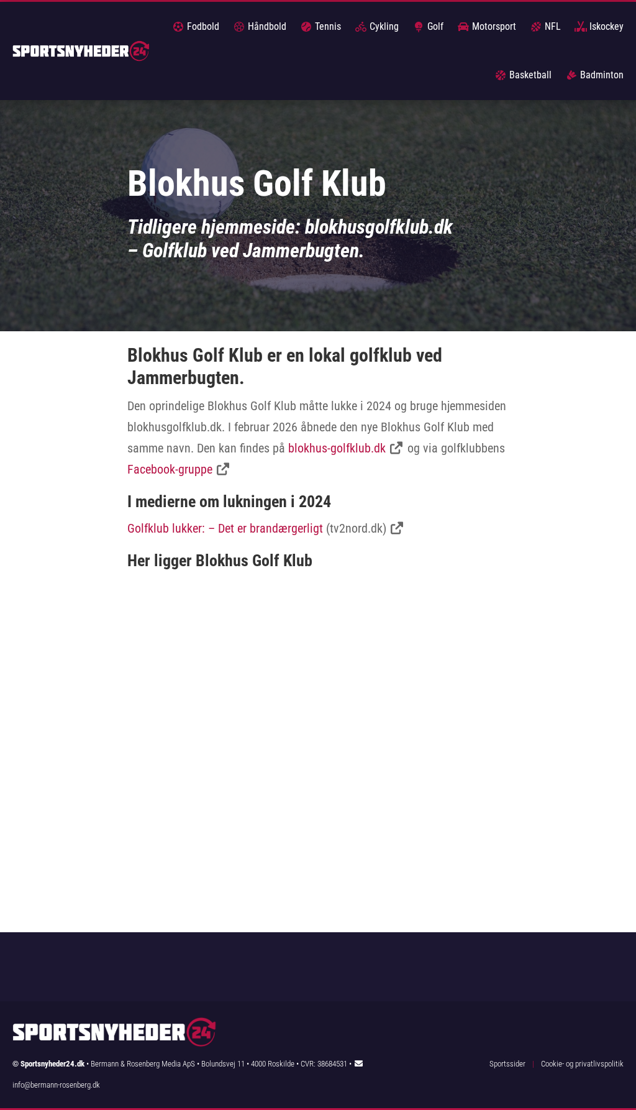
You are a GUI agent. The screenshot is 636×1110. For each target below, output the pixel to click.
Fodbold (201, 26)
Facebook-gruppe (169, 469)
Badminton (601, 75)
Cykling (383, 26)
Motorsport (493, 26)
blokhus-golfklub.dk (337, 448)
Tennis (326, 26)
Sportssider (507, 1063)
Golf (434, 26)
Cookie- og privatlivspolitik (582, 1063)
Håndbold (265, 26)
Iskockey (605, 26)
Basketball (529, 75)
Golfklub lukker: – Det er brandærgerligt (225, 528)
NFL (551, 26)
